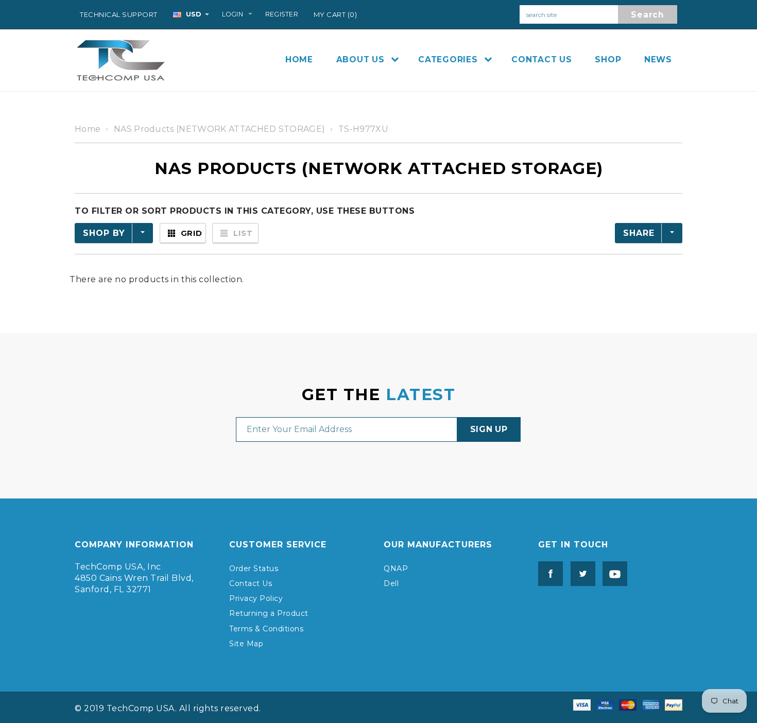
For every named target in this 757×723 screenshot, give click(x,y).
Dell (391, 583)
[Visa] (582, 704)
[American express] (651, 704)
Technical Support (119, 14)
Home (87, 129)
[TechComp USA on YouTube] (612, 572)
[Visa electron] (605, 704)
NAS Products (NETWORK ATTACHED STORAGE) (219, 129)
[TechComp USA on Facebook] (550, 572)
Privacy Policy (256, 598)
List (242, 233)
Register (281, 14)
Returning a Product (268, 613)
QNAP (396, 568)
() (335, 14)
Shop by (104, 233)
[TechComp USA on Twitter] (580, 572)
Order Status (253, 568)
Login (232, 14)
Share (639, 233)
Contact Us (250, 583)
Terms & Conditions (266, 628)
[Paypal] (673, 704)
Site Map (246, 643)
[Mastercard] (627, 704)
